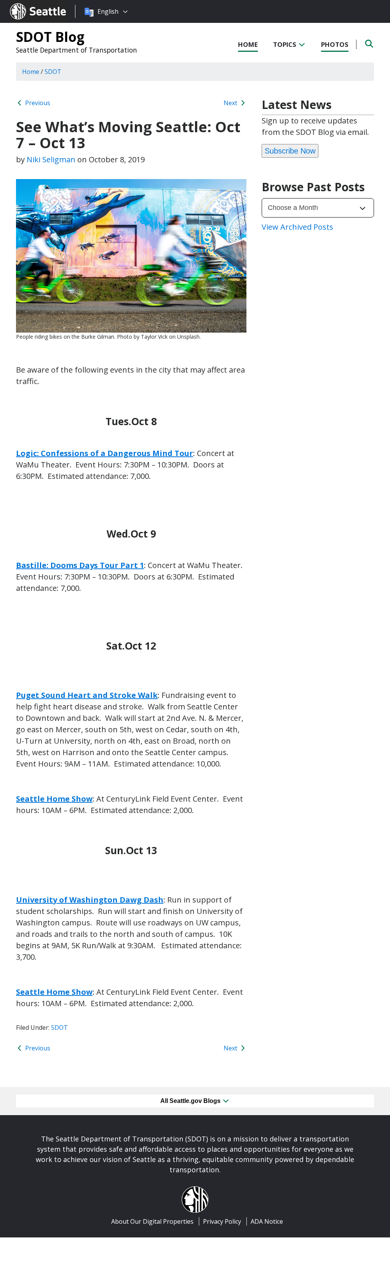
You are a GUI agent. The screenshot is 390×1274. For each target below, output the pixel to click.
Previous (37, 103)
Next (231, 103)
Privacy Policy (222, 1221)
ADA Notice (267, 1221)
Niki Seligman (51, 159)
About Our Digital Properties (152, 1221)
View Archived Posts (297, 227)
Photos (334, 44)
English (108, 11)
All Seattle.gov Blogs (191, 1101)
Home (248, 44)
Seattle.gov (26, 4)
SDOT (59, 1027)
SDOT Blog (50, 36)
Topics (285, 44)
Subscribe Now (290, 151)
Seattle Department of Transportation (76, 49)
